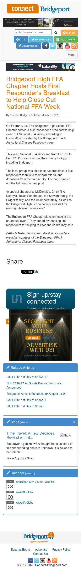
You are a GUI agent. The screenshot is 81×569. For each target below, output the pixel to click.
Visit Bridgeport (30, 45)
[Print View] (36, 272)
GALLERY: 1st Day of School (25, 406)
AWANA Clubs (24, 492)
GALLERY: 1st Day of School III (26, 377)
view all (24, 422)
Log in (22, 39)
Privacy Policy (61, 549)
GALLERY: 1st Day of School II (26, 400)
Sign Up (70, 32)
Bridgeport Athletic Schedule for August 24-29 (36, 393)
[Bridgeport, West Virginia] (39, 537)
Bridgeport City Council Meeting (35, 482)
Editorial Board (20, 549)
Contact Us (40, 553)
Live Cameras (67, 39)
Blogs (15, 421)
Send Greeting (42, 39)
